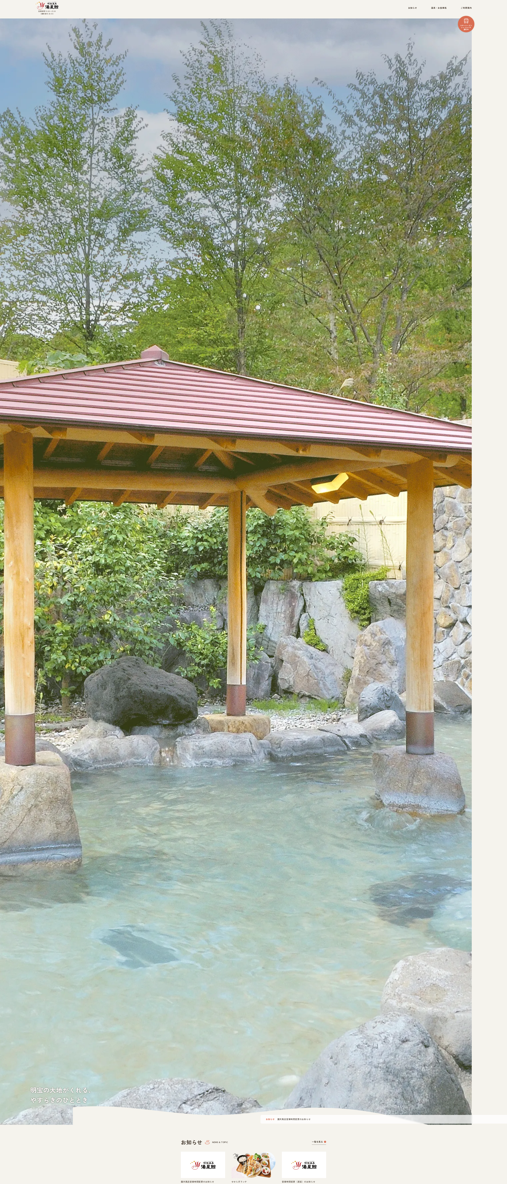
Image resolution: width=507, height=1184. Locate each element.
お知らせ (412, 7)
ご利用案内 (466, 7)
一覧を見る (317, 1141)
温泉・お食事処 (439, 7)
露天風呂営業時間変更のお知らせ (294, 1119)
